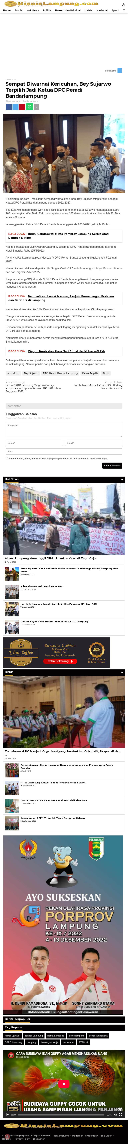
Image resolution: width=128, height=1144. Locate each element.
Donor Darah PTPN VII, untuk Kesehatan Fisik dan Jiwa (53, 800)
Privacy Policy (22, 1139)
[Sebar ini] (9, 107)
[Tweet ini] (16, 107)
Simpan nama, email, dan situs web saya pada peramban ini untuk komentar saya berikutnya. (57, 458)
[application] (64, 1084)
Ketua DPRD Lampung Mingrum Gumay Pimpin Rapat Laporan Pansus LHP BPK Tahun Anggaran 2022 (33, 387)
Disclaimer (39, 1139)
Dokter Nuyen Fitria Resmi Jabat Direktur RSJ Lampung (54, 622)
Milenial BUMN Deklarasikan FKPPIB (41, 586)
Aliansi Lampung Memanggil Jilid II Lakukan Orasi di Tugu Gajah (51, 558)
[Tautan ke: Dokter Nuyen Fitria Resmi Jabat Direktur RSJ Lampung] (12, 627)
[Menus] (122, 4)
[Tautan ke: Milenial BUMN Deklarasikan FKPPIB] (12, 591)
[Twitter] (119, 71)
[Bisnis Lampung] (51, 3)
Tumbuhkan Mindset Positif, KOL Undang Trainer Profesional (98, 385)
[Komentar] (39, 107)
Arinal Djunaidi (12, 1036)
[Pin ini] (24, 107)
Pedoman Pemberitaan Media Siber (92, 1135)
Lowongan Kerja (49, 1042)
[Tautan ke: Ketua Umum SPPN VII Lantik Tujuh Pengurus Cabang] (12, 823)
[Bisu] (115, 1115)
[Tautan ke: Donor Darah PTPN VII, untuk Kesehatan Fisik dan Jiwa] (12, 805)
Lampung (31, 1042)
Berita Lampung (55, 1036)
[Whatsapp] (31, 107)
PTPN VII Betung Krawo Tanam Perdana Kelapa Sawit (53, 783)
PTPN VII (83, 1042)
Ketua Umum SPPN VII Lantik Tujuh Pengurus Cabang (53, 818)
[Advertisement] (64, 40)
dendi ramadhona (98, 1036)
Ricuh (105, 373)
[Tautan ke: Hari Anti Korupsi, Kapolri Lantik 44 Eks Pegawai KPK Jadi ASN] (12, 609)
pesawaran (68, 1042)
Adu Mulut (13, 373)
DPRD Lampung (13, 1042)
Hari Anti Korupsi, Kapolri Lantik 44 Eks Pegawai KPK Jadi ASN (58, 604)
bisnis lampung (76, 1036)
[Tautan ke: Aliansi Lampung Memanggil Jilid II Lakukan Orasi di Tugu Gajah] (64, 519)
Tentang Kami (61, 1135)
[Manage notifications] (7, 1136)
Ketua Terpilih (90, 373)
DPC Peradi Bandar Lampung (60, 373)
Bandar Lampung (30, 101)
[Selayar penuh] (120, 1115)
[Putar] (7, 1115)
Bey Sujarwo (31, 373)
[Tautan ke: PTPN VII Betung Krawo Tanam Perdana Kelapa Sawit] (12, 788)
